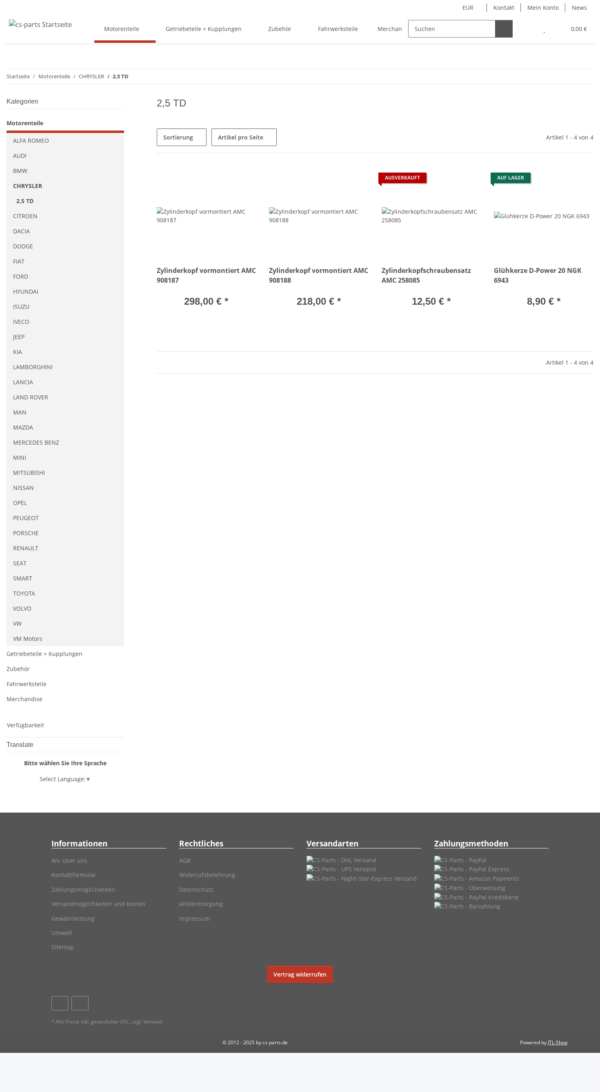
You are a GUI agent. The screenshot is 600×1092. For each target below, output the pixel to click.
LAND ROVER (30, 397)
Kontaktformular (73, 875)
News (579, 7)
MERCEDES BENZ (36, 442)
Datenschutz (196, 889)
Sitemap (62, 947)
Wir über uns (69, 860)
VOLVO (22, 608)
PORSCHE (26, 533)
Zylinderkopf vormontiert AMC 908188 (318, 275)
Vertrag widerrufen (300, 974)
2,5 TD (24, 201)
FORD (20, 276)
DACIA (21, 231)
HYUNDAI (25, 291)
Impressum (194, 918)
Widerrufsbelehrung (207, 875)
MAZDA (23, 427)
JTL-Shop (557, 1042)
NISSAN (23, 488)
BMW (20, 171)
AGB (185, 860)
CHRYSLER (27, 186)
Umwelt (61, 933)
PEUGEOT (26, 518)
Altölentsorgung (201, 904)
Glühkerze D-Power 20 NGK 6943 (538, 275)
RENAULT (25, 548)
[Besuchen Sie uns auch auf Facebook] (59, 1003)
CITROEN (25, 216)
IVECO (21, 322)
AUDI (20, 155)
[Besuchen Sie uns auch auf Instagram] (79, 1003)
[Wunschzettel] (544, 29)
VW (17, 623)
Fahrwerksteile (27, 684)
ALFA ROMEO (31, 140)
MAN (20, 412)
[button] (528, 29)
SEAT (20, 563)
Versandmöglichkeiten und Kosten (98, 904)
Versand (152, 1021)
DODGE (23, 246)
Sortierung (178, 137)
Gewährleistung (73, 918)
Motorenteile (25, 123)
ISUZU (21, 306)
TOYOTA (24, 593)
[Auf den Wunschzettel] (242, 180)
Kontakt (503, 7)
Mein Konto (543, 7)
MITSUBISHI (29, 472)
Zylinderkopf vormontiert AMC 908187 (206, 275)
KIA (17, 352)
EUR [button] (467, 7)
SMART (22, 578)
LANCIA (23, 382)
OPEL (20, 503)
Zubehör (18, 669)
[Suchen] (504, 29)
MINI (19, 457)
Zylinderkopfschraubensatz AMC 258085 (426, 275)
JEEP (18, 337)
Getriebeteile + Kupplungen (44, 654)
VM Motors (27, 638)
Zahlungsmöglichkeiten (83, 889)
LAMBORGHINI (33, 367)
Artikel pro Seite (240, 137)
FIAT (18, 261)
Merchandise (24, 699)
